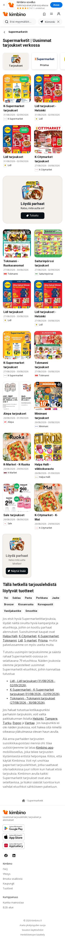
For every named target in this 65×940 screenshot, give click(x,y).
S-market (30, 640)
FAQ (5, 869)
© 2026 (32, 920)
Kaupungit (8, 883)
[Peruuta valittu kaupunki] (58, 22)
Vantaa (29, 723)
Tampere (51, 719)
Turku (7, 723)
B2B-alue (8, 907)
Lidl (20, 640)
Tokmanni (10, 640)
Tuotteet (8, 888)
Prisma (42, 640)
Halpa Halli (10, 636)
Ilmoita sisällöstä (12, 878)
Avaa (56, 5)
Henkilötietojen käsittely (32, 934)
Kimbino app (44, 748)
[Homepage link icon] (23, 800)
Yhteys (6, 874)
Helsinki (38, 719)
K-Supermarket (48, 636)
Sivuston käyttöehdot (32, 930)
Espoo (17, 723)
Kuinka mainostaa (13, 902)
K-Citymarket (27, 636)
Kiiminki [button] (50, 22)
